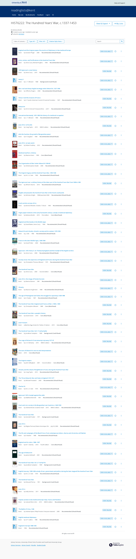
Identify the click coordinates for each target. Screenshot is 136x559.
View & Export (102, 23)
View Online (107, 71)
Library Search (26, 545)
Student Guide (41, 545)
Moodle (33, 545)
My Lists (20, 15)
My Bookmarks (30, 15)
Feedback (40, 15)
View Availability (106, 51)
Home (14, 15)
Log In (48, 15)
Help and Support (119, 3)
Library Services (16, 545)
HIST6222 (21, 34)
